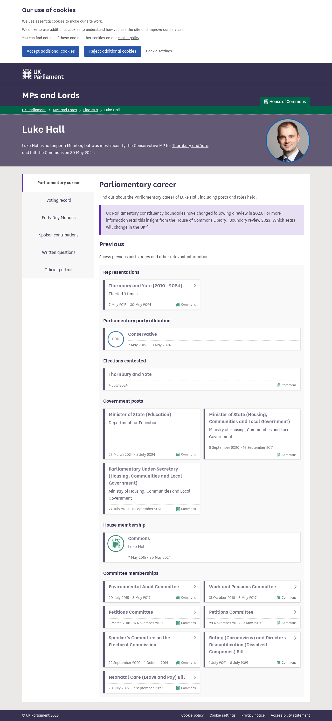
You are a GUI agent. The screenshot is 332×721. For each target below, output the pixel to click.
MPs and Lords (51, 95)
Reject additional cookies (112, 51)
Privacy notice (253, 715)
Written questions (58, 252)
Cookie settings (159, 51)
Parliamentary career (58, 182)
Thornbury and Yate (190, 145)
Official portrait (59, 269)
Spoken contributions (58, 235)
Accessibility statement (290, 715)
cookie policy (128, 38)
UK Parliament (34, 110)
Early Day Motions (58, 217)
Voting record (58, 200)
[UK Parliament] (43, 74)
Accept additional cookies (51, 51)
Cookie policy (192, 715)
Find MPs (90, 110)
